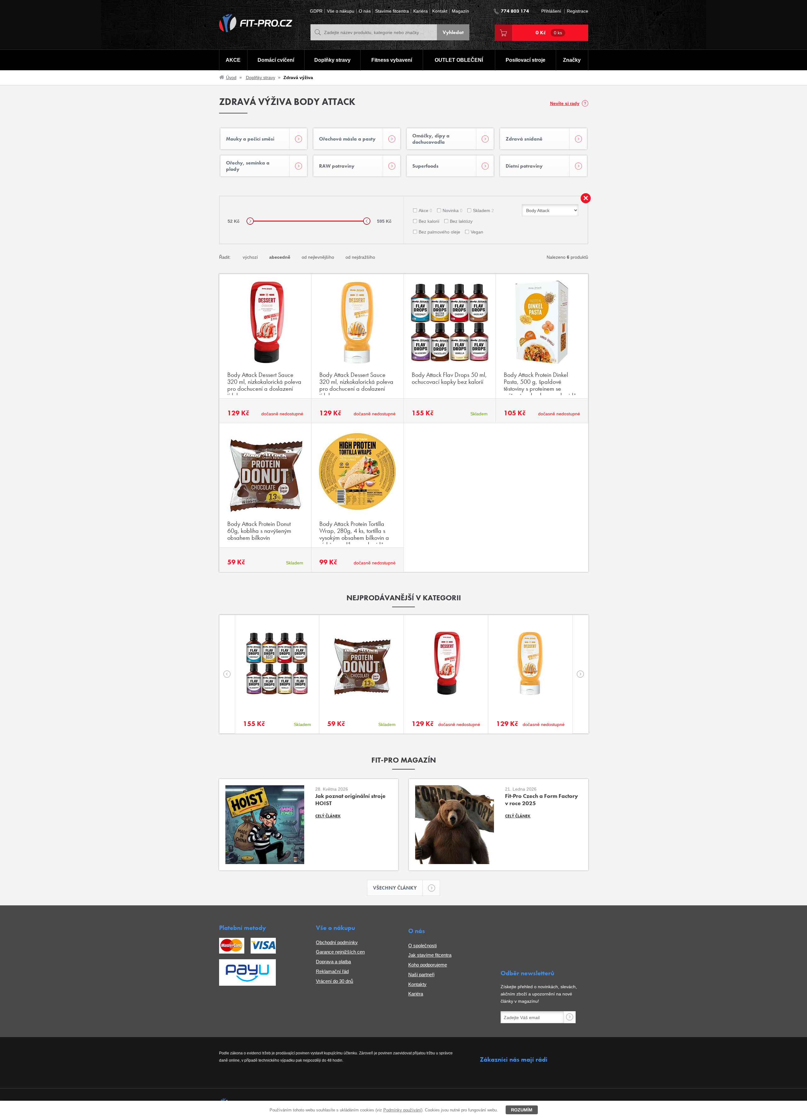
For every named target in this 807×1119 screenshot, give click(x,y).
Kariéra (420, 11)
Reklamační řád (332, 971)
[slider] (250, 221)
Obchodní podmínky (337, 942)
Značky (572, 60)
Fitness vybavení (391, 60)
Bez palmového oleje (439, 231)
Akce (425, 210)
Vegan (477, 231)
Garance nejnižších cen (340, 952)
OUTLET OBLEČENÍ (459, 60)
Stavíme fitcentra (392, 11)
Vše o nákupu (340, 11)
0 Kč (549, 32)
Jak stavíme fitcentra (429, 955)
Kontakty (417, 984)
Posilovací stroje (525, 60)
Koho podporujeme (427, 964)
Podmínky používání (402, 1110)
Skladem (483, 210)
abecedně (279, 257)
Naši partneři (421, 974)
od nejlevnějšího (318, 257)
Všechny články (395, 888)
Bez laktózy (461, 221)
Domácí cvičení (276, 60)
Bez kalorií (429, 221)
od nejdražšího (360, 257)
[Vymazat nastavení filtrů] (586, 198)
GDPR (316, 11)
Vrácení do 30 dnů (334, 981)
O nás (365, 11)
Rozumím (521, 1109)
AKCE (233, 60)
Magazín (460, 11)
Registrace (577, 11)
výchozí (250, 257)
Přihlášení (551, 11)
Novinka (452, 210)
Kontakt (439, 11)
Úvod (231, 77)
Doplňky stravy (332, 60)
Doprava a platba (333, 961)
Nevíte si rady (564, 103)
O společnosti (422, 945)
